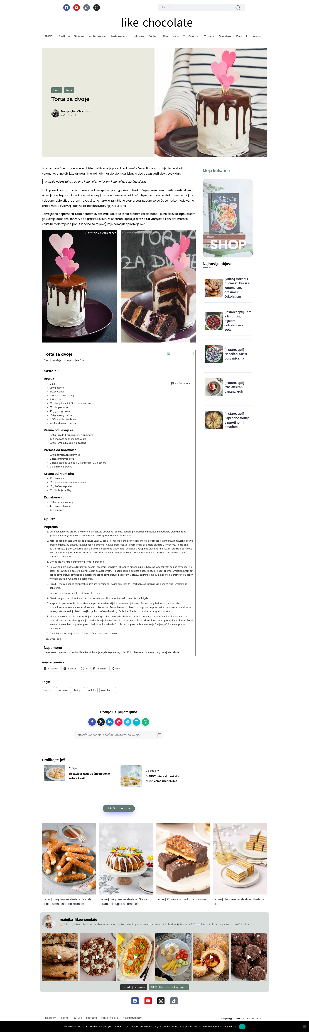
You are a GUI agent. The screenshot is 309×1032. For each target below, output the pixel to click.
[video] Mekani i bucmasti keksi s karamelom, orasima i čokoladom (237, 287)
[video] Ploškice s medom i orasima (181, 899)
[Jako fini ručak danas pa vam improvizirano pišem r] (173, 957)
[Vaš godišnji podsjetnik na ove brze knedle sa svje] (211, 957)
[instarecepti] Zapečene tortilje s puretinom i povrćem (236, 420)
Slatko (57, 90)
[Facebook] (66, 7)
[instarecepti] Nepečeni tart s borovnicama (235, 354)
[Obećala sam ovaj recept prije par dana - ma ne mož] (60, 957)
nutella (92, 690)
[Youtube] (76, 7)
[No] (304, 1026)
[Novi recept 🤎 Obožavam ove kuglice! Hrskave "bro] (249, 957)
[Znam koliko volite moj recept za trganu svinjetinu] (135, 957)
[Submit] (237, 7)
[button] (79, 286)
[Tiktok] (86, 7)
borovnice (63, 690)
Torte (69, 90)
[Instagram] (96, 7)
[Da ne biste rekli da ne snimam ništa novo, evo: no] (98, 957)
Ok (242, 1026)
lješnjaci (78, 690)
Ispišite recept (182, 383)
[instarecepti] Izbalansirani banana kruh (234, 387)
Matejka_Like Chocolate (75, 111)
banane (48, 690)
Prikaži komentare (118, 808)
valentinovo (107, 690)
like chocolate (157, 23)
